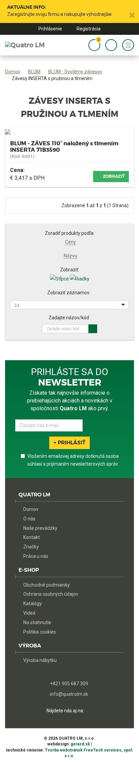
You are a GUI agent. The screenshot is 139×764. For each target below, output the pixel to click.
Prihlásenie (50, 28)
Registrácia (89, 28)
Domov (12, 71)
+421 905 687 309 (69, 683)
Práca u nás (35, 556)
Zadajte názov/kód (69, 317)
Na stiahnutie (37, 622)
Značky (31, 546)
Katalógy (32, 603)
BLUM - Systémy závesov (75, 71)
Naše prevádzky (40, 528)
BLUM (34, 71)
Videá (29, 613)
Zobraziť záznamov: (68, 292)
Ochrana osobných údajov (50, 594)
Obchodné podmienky (46, 585)
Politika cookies (39, 632)
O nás (29, 518)
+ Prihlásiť (69, 442)
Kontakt (31, 537)
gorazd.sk (80, 744)
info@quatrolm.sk (69, 694)
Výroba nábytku (40, 660)
